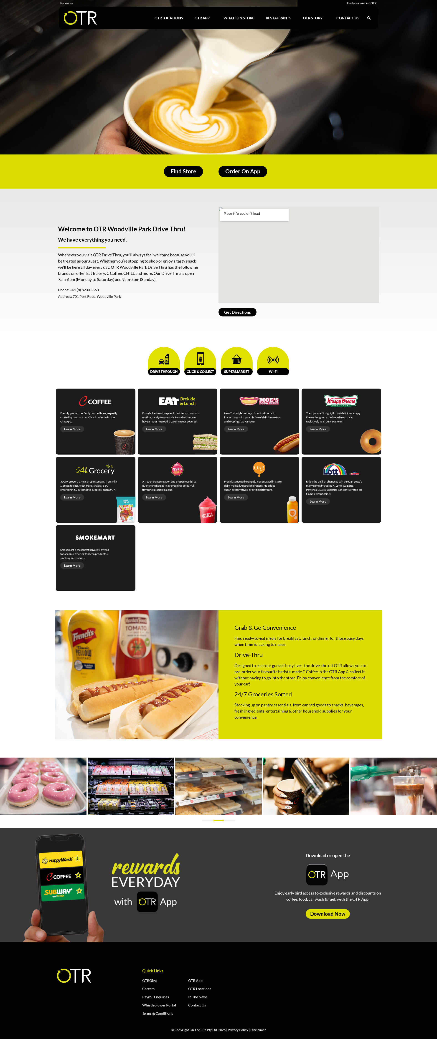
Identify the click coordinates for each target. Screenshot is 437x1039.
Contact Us (347, 18)
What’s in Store (239, 18)
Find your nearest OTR (362, 3)
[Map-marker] (105, 3)
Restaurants (278, 18)
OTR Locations (169, 18)
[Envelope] (99, 3)
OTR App (202, 18)
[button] (5, 787)
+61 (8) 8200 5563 (84, 290)
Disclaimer (258, 1030)
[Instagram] (82, 3)
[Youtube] (88, 3)
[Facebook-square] (77, 3)
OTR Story (313, 18)
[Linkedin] (94, 3)
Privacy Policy (238, 1030)
